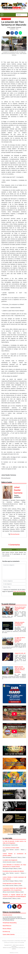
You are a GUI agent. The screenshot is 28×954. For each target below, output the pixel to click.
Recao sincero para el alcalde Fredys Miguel (20, 608)
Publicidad (17, 940)
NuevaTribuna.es (7, 925)
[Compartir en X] (8, 33)
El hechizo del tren (7, 915)
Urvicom (16, 952)
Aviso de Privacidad (19, 591)
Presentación (11, 940)
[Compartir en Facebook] (12, 33)
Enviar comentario (19, 594)
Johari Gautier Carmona (14, 27)
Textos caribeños (17, 496)
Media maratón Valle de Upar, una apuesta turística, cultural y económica (20, 669)
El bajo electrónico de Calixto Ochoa (12, 883)
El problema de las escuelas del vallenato (13, 871)
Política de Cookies (9, 942)
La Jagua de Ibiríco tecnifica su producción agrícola (20, 639)
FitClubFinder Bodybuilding (9, 922)
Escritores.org (6, 931)
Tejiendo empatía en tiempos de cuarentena (19, 624)
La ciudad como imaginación (10, 860)
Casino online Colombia (9, 934)
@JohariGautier (15, 534)
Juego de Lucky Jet (20, 653)
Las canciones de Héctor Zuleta (11, 847)
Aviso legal (23, 940)
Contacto (4, 940)
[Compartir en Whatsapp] (20, 33)
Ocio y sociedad (6, 19)
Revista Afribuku (7, 928)
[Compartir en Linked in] (16, 33)
